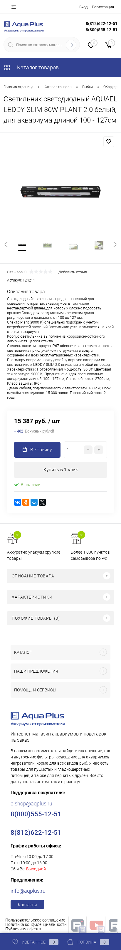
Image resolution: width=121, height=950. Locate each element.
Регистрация (103, 7)
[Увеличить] (60, 192)
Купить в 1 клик (60, 470)
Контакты (27, 904)
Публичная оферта (23, 928)
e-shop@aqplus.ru (31, 803)
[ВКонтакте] (17, 502)
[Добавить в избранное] (108, 141)
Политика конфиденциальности (36, 924)
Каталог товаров (37, 67)
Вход (83, 7)
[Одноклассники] (25, 502)
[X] (42, 502)
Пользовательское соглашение (35, 920)
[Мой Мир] (34, 502)
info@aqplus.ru (28, 891)
